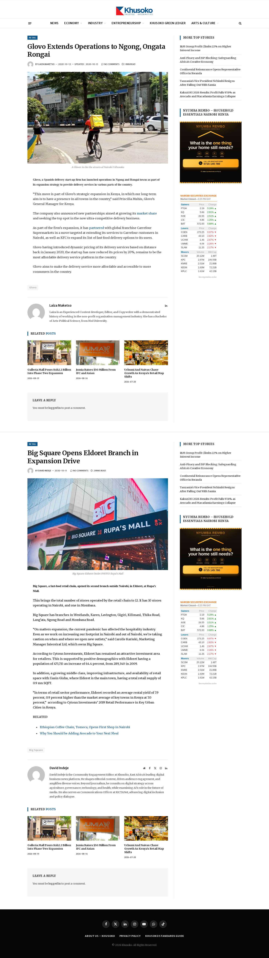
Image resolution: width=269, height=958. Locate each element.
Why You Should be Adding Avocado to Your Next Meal (79, 733)
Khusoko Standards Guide (164, 936)
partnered (96, 228)
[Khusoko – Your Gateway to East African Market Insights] (134, 9)
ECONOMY (71, 23)
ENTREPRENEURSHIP (126, 23)
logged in (54, 408)
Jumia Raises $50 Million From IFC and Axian (96, 371)
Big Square (36, 750)
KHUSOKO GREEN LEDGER (168, 23)
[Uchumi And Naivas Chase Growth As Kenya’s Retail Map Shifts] (146, 352)
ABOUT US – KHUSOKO (100, 936)
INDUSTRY (95, 23)
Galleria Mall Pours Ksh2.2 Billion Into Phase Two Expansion (49, 371)
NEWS (54, 23)
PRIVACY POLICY (130, 936)
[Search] (240, 23)
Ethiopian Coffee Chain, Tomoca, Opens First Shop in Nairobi (85, 727)
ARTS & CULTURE (203, 23)
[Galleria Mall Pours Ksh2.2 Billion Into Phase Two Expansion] (49, 352)
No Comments (111, 64)
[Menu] (29, 23)
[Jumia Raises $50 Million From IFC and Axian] (98, 352)
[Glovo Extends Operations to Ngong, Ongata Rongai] (97, 118)
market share (146, 213)
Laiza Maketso (46, 64)
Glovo (32, 287)
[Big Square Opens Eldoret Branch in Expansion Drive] (97, 524)
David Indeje (44, 470)
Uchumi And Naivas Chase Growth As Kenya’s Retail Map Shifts (144, 373)
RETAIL (32, 37)
